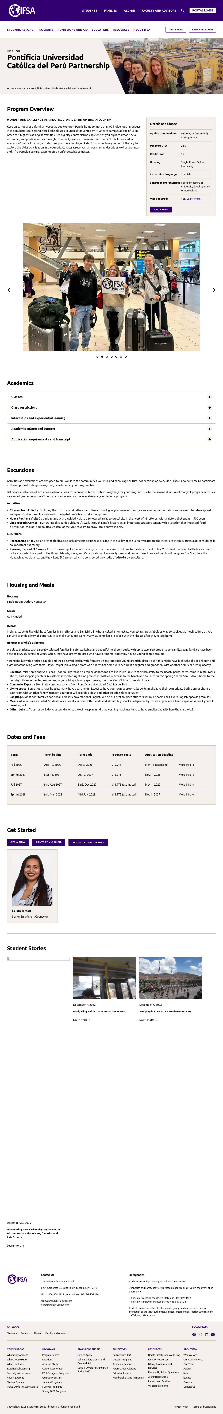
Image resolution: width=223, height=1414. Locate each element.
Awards (187, 1368)
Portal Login (204, 11)
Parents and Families (159, 1381)
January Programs (52, 1382)
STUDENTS (89, 10)
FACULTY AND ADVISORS (159, 10)
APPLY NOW (176, 29)
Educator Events (122, 1373)
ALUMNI (129, 10)
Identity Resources (158, 1359)
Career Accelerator (52, 1368)
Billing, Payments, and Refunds (160, 1366)
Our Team (188, 1364)
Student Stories (15, 1382)
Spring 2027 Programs (54, 1391)
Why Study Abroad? (17, 1355)
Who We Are (190, 1355)
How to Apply (85, 1355)
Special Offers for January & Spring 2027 (93, 1369)
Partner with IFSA (122, 1355)
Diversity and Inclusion (19, 1373)
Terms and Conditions (204, 1406)
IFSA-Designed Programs (55, 1373)
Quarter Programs (52, 1377)
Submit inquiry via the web (55, 1305)
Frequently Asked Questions (163, 1372)
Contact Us (189, 1386)
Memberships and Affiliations (129, 1377)
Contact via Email (49, 842)
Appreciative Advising (124, 1368)
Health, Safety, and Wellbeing (164, 1355)
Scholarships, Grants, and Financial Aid (91, 1361)
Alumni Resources (158, 1376)
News (186, 1373)
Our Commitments (193, 1359)
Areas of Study (50, 1364)
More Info (185, 764)
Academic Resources (124, 1364)
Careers (187, 1382)
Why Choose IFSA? (17, 1359)
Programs (22, 88)
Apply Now (160, 209)
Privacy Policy (181, 1406)
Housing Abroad (15, 1377)
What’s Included (15, 1364)
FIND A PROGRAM (202, 29)
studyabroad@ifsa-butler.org (56, 1301)
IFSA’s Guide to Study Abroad (22, 1386)
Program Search (50, 1355)
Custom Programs (122, 1359)
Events (187, 1377)
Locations (47, 1359)
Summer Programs (52, 1386)
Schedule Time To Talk (88, 842)
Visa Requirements (158, 1385)
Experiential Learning (18, 1368)
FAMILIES (110, 10)
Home (10, 88)
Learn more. (193, 198)
